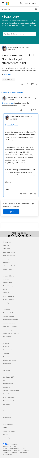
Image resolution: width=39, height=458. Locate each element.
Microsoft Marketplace (9, 397)
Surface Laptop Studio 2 (9, 252)
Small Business (6, 370)
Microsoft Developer (8, 383)
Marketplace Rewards (8, 401)
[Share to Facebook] (12, 235)
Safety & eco (6, 452)
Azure (4, 380)
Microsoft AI (6, 346)
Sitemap (5, 448)
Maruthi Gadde (13, 97)
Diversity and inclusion (9, 431)
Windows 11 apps (7, 269)
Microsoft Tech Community (9, 394)
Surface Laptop (6, 248)
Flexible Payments (7, 303)
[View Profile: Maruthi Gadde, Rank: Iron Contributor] (4, 98)
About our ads (23, 452)
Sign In (34, 3)
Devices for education (8, 316)
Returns (5, 289)
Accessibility (6, 434)
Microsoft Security (7, 350)
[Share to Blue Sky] (23, 235)
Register (27, 3)
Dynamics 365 (6, 353)
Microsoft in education (8, 313)
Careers (5, 414)
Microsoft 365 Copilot (8, 367)
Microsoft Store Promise (9, 299)
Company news (7, 421)
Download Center (7, 282)
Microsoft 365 (6, 357)
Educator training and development (12, 330)
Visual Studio (6, 404)
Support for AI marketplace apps (11, 390)
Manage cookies (7, 450)
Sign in (11, 211)
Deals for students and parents (11, 333)
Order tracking (6, 292)
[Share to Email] (30, 235)
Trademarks (26, 450)
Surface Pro (6, 245)
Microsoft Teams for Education (10, 319)
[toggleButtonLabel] (35, 9)
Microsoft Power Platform (9, 360)
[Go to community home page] (7, 3)
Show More (7, 74)
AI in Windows (6, 262)
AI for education (7, 336)
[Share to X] (16, 235)
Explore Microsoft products (10, 266)
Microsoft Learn (7, 387)
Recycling (14, 452)
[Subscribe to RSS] (27, 235)
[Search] (21, 3)
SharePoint (7, 9)
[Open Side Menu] (3, 3)
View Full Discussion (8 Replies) (13, 92)
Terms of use (17, 450)
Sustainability (6, 438)
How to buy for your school (10, 326)
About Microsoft (7, 417)
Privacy (23, 448)
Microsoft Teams (7, 363)
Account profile (7, 279)
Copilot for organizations (9, 255)
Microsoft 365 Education (9, 323)
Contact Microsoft (14, 448)
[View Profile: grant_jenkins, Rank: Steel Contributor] (4, 48)
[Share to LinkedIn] (9, 235)
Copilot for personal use (9, 259)
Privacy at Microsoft (8, 424)
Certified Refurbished (8, 296)
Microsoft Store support (9, 286)
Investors (5, 427)
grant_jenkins (13, 47)
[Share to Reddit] (19, 235)
